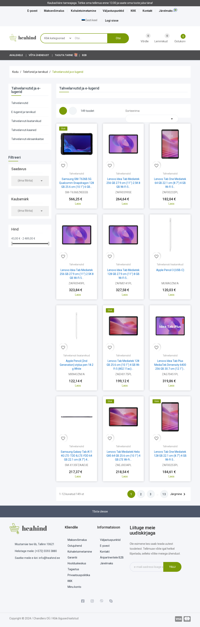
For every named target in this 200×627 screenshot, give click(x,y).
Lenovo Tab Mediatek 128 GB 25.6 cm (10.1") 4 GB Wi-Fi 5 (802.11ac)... (123, 364)
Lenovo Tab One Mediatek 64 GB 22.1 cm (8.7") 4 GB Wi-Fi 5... (170, 182)
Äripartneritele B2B (112, 557)
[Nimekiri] (73, 111)
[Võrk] (63, 111)
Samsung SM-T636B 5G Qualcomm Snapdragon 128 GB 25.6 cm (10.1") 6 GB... (76, 182)
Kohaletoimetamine (83, 10)
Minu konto (74, 586)
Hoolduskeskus (77, 563)
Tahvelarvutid (19, 103)
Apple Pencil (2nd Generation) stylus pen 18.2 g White (76, 364)
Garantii (72, 557)
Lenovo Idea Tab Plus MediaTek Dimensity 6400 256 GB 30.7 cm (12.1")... (170, 364)
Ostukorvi (76, 195)
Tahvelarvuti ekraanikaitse (27, 139)
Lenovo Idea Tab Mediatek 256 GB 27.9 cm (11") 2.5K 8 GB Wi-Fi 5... (123, 182)
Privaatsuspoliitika (79, 575)
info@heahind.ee (49, 557)
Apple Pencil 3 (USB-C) (170, 270)
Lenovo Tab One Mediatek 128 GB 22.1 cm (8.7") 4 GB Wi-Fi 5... (170, 455)
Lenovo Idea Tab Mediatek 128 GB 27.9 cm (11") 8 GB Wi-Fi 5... (123, 273)
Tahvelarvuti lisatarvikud (26, 121)
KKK (133, 10)
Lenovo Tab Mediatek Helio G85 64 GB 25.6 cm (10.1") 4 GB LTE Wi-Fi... (123, 455)
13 (164, 494)
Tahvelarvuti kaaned (23, 130)
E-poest (32, 10)
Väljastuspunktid (113, 10)
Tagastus (73, 569)
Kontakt (147, 10)
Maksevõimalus (54, 10)
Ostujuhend (75, 545)
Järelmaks (166, 10)
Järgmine (178, 494)
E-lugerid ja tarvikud (23, 112)
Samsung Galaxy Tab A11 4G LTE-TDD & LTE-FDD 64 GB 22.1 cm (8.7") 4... (76, 455)
